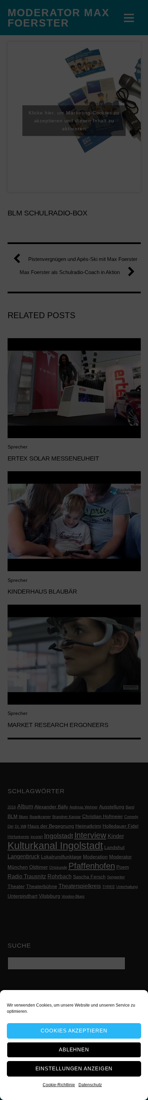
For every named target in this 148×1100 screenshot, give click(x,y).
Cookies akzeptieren (74, 1030)
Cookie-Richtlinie (59, 1084)
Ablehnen (74, 1049)
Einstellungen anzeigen (74, 1068)
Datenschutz (90, 1084)
